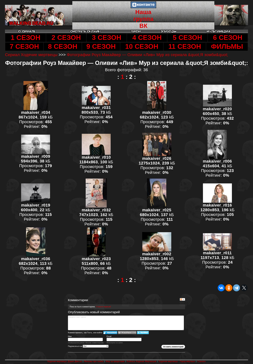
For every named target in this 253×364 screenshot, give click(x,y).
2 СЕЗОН (66, 37)
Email (109, 336)
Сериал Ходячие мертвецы (31, 54)
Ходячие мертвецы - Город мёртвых (177, 361)
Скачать (201, 361)
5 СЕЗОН (187, 37)
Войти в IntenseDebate (110, 332)
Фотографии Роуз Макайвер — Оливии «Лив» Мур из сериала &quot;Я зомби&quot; (147, 54)
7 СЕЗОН (24, 46)
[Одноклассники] (228, 287)
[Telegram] (236, 287)
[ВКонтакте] (221, 287)
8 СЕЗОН (62, 46)
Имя (70, 336)
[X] (244, 287)
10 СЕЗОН (141, 46)
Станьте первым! (103, 307)
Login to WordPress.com (127, 332)
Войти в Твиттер (143, 332)
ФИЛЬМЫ (227, 46)
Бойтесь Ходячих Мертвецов (141, 361)
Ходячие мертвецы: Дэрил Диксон (64, 361)
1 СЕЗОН (25, 37)
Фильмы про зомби (93, 361)
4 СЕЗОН (147, 37)
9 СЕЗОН (101, 46)
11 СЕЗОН (184, 46)
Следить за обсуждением (182, 299)
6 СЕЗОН (227, 37)
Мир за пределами (115, 361)
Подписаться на (75, 346)
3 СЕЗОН (106, 37)
